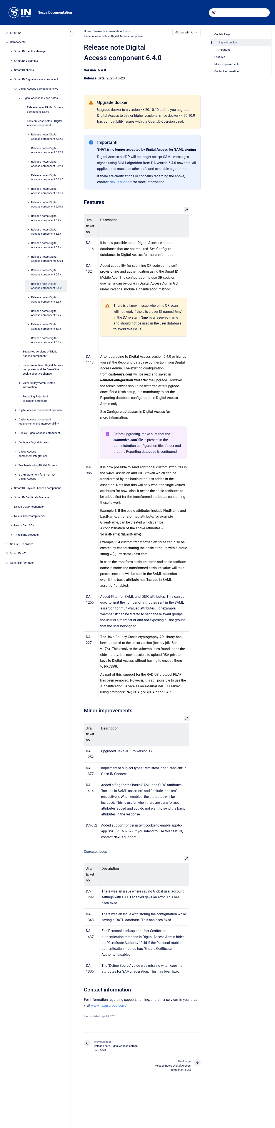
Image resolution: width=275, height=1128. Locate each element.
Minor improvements (227, 64)
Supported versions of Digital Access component (40, 354)
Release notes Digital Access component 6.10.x (47, 204)
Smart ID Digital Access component (36, 79)
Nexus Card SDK (24, 525)
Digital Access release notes (40, 98)
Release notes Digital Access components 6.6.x (47, 259)
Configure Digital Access (33, 442)
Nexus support (121, 182)
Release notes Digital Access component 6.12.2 (47, 150)
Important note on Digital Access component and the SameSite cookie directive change (43, 369)
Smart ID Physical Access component (37, 488)
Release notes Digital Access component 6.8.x (46, 231)
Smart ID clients (24, 70)
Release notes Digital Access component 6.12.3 (47, 137)
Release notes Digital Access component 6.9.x (46, 218)
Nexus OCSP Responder (29, 507)
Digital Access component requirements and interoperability (38, 421)
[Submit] (213, 12)
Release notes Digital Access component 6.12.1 (47, 164)
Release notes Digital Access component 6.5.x (46, 272)
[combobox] (239, 12)
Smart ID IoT (18, 553)
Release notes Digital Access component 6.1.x (46, 327)
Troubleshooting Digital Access (37, 465)
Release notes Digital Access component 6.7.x (46, 245)
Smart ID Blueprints (26, 61)
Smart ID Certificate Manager (32, 497)
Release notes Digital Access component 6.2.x (46, 313)
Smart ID (15, 33)
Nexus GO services (21, 544)
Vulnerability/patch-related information (39, 385)
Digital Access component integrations (33, 454)
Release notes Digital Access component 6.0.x (46, 340)
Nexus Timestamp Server (29, 516)
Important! (224, 49)
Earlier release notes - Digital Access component (44, 123)
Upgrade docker (227, 42)
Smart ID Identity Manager (30, 51)
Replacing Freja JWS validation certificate (35, 399)
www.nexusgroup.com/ (109, 1005)
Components (18, 42)
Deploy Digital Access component (39, 433)
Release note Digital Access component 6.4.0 (46, 286)
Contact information (226, 71)
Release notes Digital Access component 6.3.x (46, 299)
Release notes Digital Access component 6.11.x (47, 191)
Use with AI (186, 32)
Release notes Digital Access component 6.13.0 (45, 110)
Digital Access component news (38, 89)
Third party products (26, 535)
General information (22, 563)
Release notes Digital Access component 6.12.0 (47, 177)
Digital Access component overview (40, 410)
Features (219, 57)
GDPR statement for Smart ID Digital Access (36, 477)
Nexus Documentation (55, 12)
